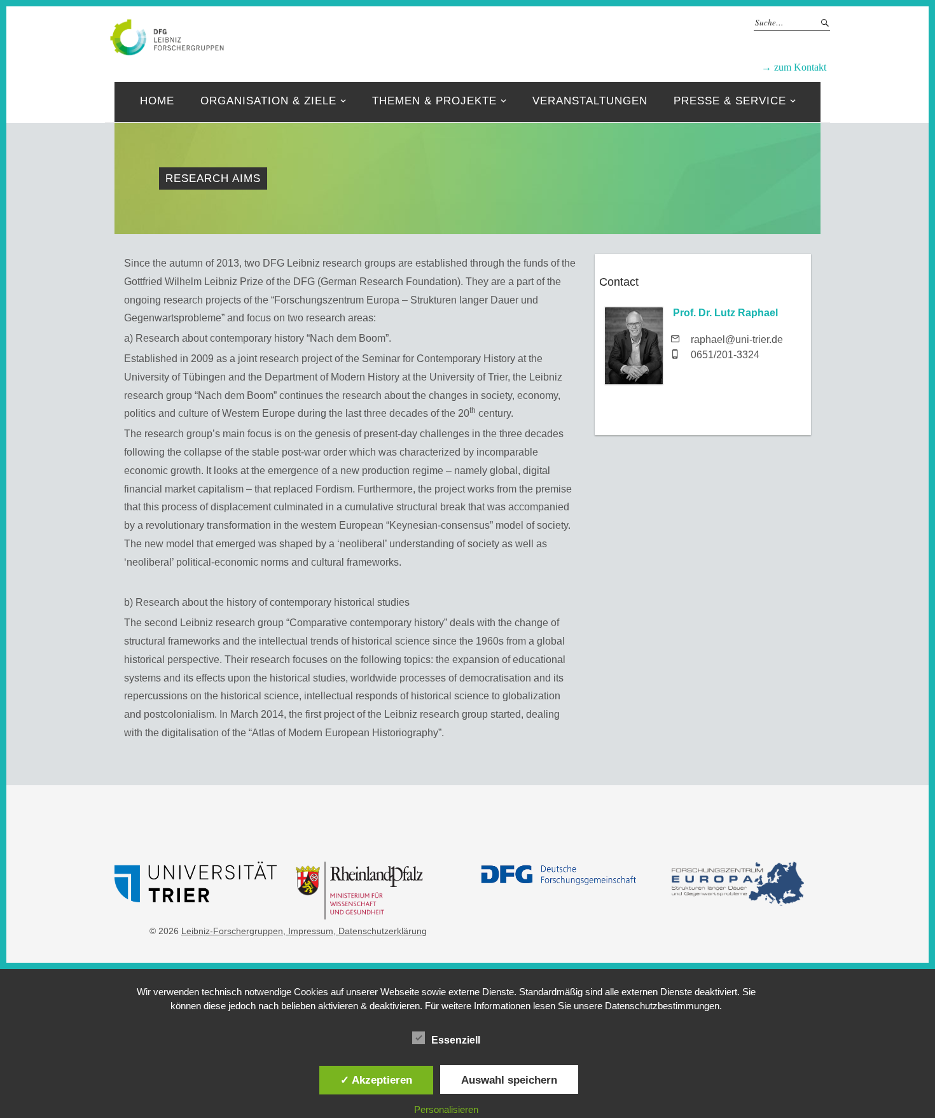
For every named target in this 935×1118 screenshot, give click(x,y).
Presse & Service (730, 101)
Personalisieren (446, 1109)
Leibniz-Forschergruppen (509, 36)
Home (157, 101)
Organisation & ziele (268, 101)
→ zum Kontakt (793, 67)
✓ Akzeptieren (376, 1080)
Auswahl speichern (509, 1080)
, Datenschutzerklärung (380, 931)
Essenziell (455, 1040)
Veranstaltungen (590, 101)
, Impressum (308, 931)
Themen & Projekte (434, 101)
